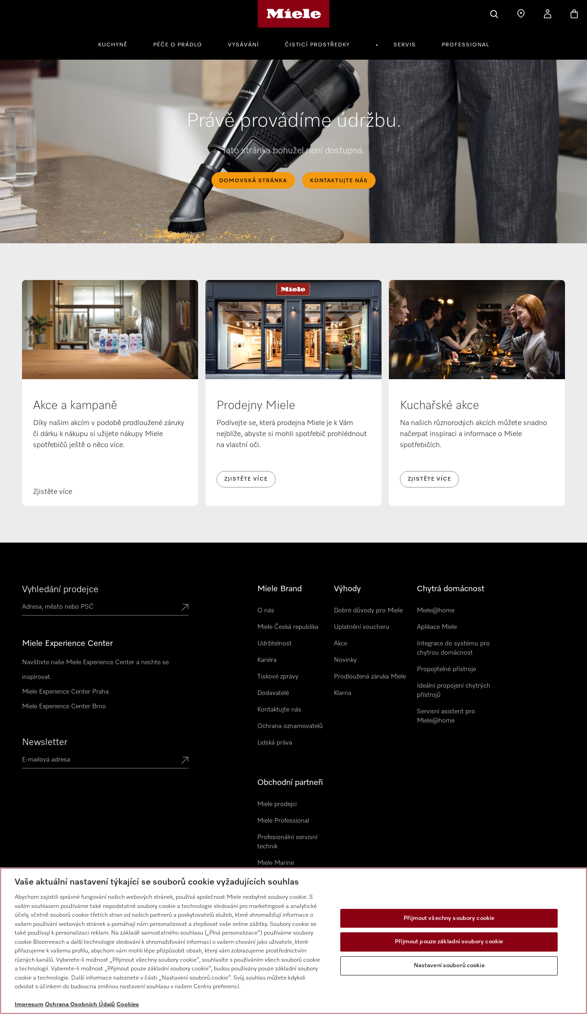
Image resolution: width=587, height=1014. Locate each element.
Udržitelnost (274, 643)
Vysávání (243, 45)
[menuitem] (118, 44)
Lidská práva (274, 742)
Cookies (127, 1005)
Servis (404, 45)
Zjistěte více (246, 479)
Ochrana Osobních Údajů (80, 1005)
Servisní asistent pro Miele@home (446, 716)
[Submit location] (184, 608)
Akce (340, 643)
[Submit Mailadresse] (184, 761)
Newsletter (44, 742)
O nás (265, 610)
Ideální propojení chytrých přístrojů (453, 690)
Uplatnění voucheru (361, 627)
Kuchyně (112, 45)
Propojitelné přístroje (446, 669)
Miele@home (435, 610)
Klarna (342, 693)
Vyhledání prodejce (60, 589)
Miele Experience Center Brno (64, 706)
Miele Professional (283, 821)
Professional (465, 45)
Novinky (345, 660)
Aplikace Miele (437, 627)
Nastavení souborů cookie (449, 966)
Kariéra (267, 660)
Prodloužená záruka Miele (370, 676)
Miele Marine (275, 863)
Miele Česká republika (287, 627)
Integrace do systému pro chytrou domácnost (453, 648)
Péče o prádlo (177, 45)
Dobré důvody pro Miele (368, 610)
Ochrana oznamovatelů (290, 726)
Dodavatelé (273, 693)
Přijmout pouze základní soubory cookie (449, 942)
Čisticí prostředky (317, 45)
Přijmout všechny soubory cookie (449, 918)
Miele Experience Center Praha (65, 692)
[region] (293, 941)
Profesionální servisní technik (287, 842)
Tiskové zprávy (278, 676)
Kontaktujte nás (279, 709)
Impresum (29, 1005)
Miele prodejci (277, 804)
